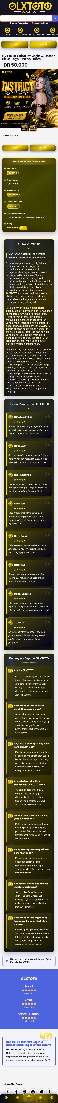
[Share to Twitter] (8, 1091)
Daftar (43, 44)
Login (14, 44)
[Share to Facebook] (16, 1091)
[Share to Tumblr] (49, 1091)
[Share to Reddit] (41, 1091)
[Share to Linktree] (24, 1091)
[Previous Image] (2, 99)
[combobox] (26, 18)
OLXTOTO (12, 293)
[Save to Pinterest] (33, 1091)
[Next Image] (55, 99)
